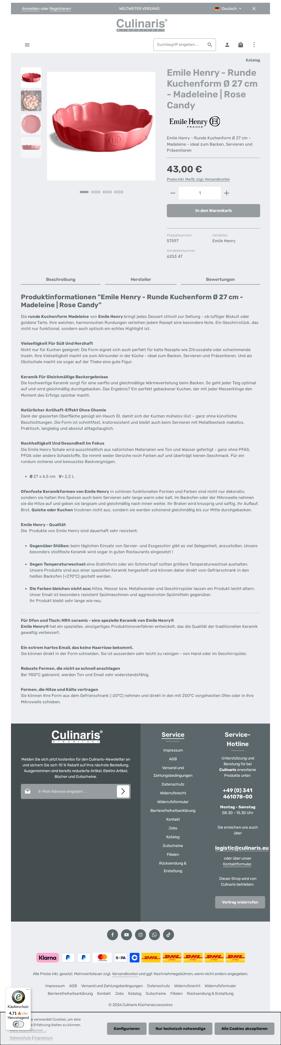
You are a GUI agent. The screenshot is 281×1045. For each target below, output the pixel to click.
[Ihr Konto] (227, 44)
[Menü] (27, 44)
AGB (173, 759)
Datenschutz (173, 784)
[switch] (18, 1024)
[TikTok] (168, 934)
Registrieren (60, 8)
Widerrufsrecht (173, 793)
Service (173, 734)
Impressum (173, 750)
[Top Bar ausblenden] (254, 9)
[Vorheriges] (57, 138)
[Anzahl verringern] (173, 193)
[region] (88, 137)
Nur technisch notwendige (181, 1028)
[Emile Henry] (194, 122)
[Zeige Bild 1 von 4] (84, 192)
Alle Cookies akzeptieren (244, 1028)
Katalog (172, 837)
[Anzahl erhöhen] (227, 193)
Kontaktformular (237, 864)
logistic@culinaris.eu (242, 848)
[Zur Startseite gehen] (140, 25)
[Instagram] (140, 934)
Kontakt (173, 819)
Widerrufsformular (173, 802)
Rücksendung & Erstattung (173, 867)
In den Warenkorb (213, 210)
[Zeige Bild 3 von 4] (107, 192)
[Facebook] (112, 934)
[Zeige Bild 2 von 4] (95, 192)
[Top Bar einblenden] (254, 44)
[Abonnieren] (123, 791)
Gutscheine (173, 845)
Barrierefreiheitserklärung (172, 810)
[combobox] (178, 44)
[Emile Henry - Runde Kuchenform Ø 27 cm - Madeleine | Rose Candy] (101, 126)
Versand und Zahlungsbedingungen (172, 772)
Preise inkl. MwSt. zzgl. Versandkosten (198, 179)
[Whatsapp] (154, 934)
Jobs (172, 828)
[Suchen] (210, 44)
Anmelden (31, 8)
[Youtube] (126, 934)
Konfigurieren (127, 1028)
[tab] (61, 280)
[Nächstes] (145, 138)
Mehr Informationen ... (28, 1030)
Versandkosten (125, 973)
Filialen (173, 854)
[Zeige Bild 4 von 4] (118, 192)
